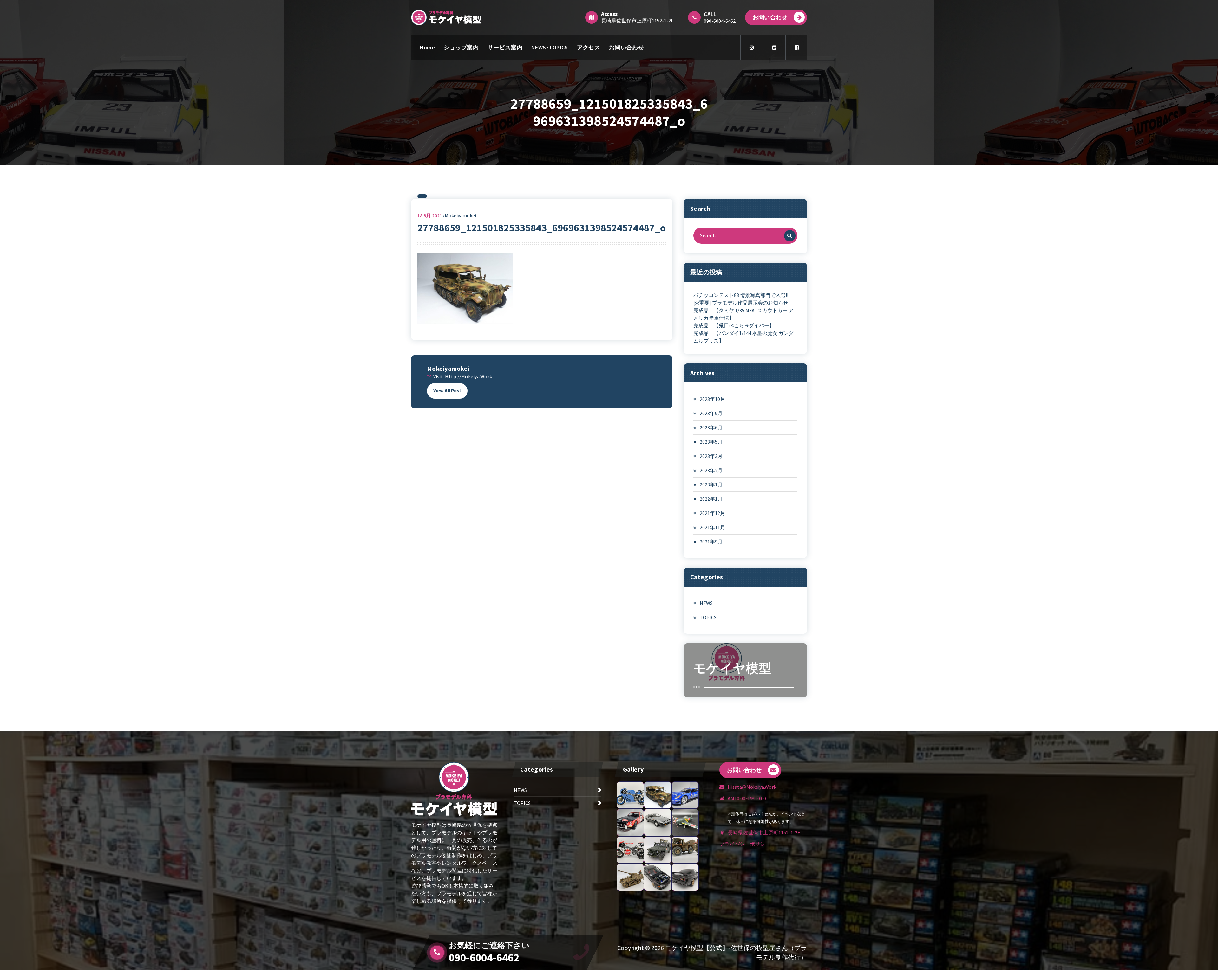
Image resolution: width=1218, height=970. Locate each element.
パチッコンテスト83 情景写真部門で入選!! (740, 295)
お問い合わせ (770, 17)
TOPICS (708, 617)
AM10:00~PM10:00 (747, 798)
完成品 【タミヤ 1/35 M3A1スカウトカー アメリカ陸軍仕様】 (743, 314)
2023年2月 (711, 470)
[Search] (790, 235)
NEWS (706, 603)
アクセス (588, 47)
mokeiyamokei (448, 368)
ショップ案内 (461, 47)
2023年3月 (711, 456)
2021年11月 (712, 527)
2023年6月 (711, 427)
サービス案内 (505, 47)
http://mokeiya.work (468, 376)
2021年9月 (711, 541)
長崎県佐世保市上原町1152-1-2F (637, 20)
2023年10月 (712, 399)
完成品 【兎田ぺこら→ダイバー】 (733, 325)
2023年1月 (711, 484)
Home (427, 47)
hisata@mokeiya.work (752, 787)
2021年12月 (712, 513)
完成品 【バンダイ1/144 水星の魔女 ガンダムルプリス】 (743, 337)
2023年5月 (711, 442)
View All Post (447, 391)
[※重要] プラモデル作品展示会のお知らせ (740, 302)
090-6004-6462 (484, 958)
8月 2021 (429, 215)
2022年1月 (711, 499)
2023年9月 (711, 413)
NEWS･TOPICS (549, 47)
